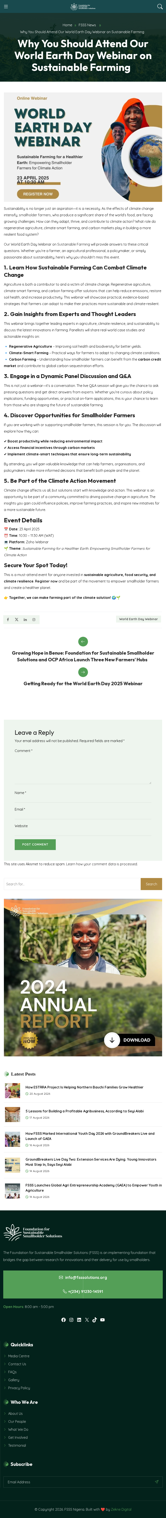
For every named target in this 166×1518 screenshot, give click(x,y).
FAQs (12, 1372)
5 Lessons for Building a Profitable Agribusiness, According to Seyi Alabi (85, 1111)
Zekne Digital (121, 1509)
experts (87, 392)
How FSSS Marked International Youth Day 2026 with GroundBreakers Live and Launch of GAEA (90, 1136)
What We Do (18, 1429)
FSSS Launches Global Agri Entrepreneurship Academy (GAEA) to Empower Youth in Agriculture (94, 1188)
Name (20, 793)
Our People (17, 1421)
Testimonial (17, 1445)
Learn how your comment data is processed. (102, 864)
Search (151, 884)
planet (134, 470)
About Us (15, 1413)
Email (20, 809)
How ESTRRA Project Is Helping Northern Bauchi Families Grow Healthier (85, 1087)
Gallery (13, 1380)
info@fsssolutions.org (85, 1277)
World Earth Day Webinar (138, 619)
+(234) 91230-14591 (85, 1291)
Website (21, 826)
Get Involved (18, 1437)
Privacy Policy (19, 1388)
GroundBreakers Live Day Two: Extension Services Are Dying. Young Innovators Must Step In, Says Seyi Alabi (91, 1162)
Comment (23, 751)
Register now (46, 581)
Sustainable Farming (73, 244)
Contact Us (17, 1364)
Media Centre (18, 1356)
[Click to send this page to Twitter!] (16, 619)
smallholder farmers (35, 215)
